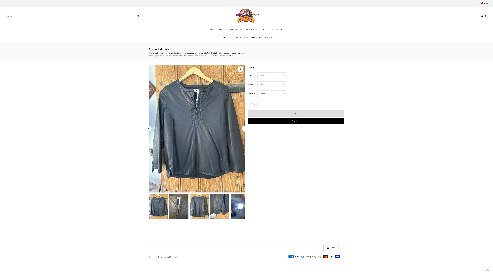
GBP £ (487, 3)
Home (223, 37)
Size (250, 76)
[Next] (245, 129)
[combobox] (70, 16)
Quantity (251, 104)
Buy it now (296, 121)
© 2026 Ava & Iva (156, 257)
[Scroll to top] (487, 270)
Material (251, 94)
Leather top (233, 37)
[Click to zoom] (240, 69)
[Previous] (148, 129)
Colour (250, 85)
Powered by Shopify (170, 257)
